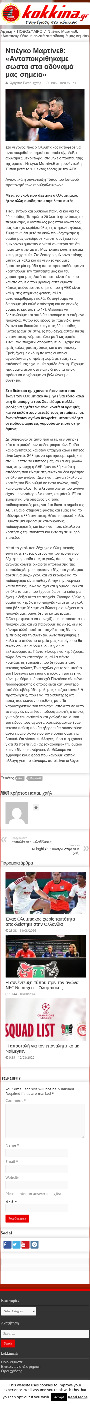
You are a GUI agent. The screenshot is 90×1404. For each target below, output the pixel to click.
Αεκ (20, 778)
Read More (78, 1397)
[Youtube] (26, 1245)
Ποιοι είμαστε (12, 1362)
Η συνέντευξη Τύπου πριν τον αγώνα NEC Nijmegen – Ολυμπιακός (42, 985)
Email (12, 1161)
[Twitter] (16, 1245)
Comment (16, 1100)
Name (12, 1145)
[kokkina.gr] (45, 13)
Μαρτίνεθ (35, 778)
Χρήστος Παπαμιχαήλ (25, 83)
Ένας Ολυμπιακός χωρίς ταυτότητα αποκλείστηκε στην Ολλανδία (40, 922)
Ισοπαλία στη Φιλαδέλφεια (31, 840)
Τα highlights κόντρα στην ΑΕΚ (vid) (56, 849)
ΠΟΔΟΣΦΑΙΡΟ (29, 31)
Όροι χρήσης (11, 1371)
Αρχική (6, 31)
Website (12, 1177)
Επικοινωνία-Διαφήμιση (20, 1366)
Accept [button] (59, 1397)
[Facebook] (8, 1245)
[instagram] (34, 1245)
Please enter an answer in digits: (33, 1194)
